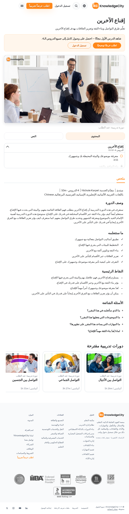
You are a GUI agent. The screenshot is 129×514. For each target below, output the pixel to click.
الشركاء (30, 444)
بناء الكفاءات (88, 445)
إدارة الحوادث (88, 441)
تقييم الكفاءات (88, 454)
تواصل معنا (28, 440)
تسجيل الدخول (62, 6)
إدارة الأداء (90, 458)
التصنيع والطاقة (57, 420)
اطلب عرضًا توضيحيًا (107, 45)
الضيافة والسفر (57, 433)
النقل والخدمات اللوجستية (53, 429)
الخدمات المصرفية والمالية (52, 438)
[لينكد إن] (26, 508)
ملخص (121, 178)
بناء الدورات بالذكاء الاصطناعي (81, 429)
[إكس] (7, 508)
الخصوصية (84, 508)
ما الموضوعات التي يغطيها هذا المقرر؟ (100, 317)
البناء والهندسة (57, 425)
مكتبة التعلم (89, 420)
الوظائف (29, 448)
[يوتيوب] (20, 508)
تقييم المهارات (88, 449)
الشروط (75, 508)
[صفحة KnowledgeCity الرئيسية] (108, 6)
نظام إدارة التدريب (86, 425)
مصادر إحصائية (112, 509)
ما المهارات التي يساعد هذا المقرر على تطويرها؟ (95, 324)
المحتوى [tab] (95, 136)
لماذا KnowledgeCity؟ (23, 435)
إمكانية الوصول (46, 508)
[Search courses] (76, 6)
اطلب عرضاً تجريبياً (39, 5)
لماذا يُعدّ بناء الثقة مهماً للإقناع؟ (104, 331)
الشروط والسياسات (24, 453)
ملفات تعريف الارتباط (61, 508)
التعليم (61, 446)
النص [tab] (33, 136)
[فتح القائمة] (22, 6)
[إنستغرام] (13, 508)
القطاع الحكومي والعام (54, 442)
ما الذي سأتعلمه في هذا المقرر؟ (103, 310)
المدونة (30, 420)
